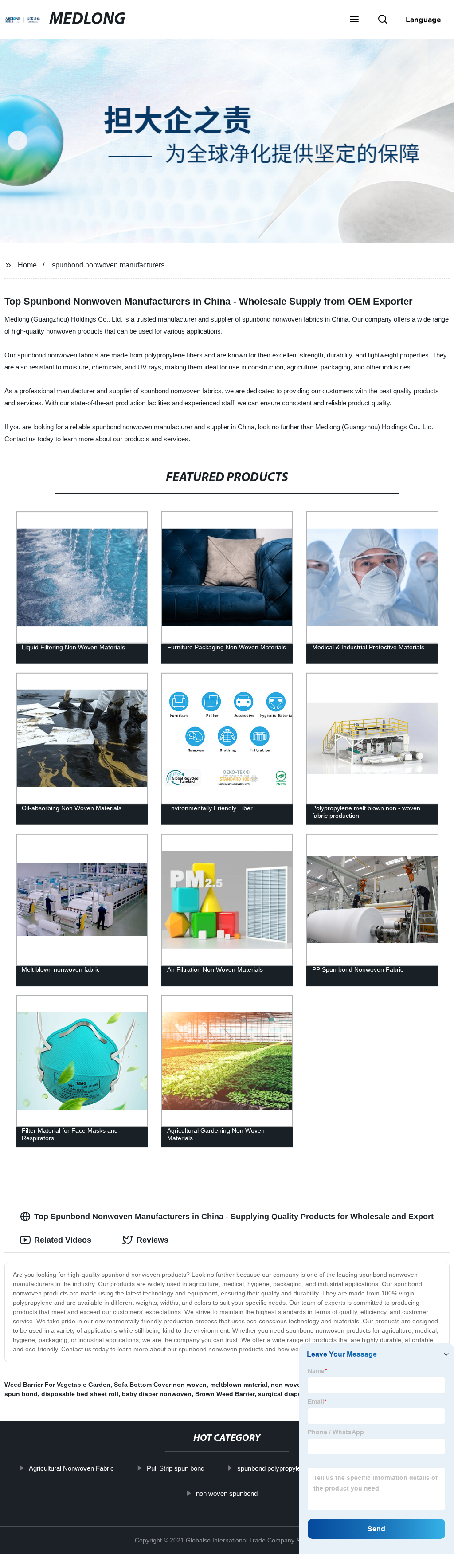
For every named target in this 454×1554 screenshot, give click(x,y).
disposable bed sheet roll (79, 1393)
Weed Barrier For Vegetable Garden (57, 1384)
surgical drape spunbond (296, 1393)
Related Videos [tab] (62, 1240)
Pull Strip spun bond (175, 1468)
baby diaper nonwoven (157, 1393)
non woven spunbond (227, 1493)
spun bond (21, 1393)
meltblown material (238, 1384)
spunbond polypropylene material (285, 1468)
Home (27, 265)
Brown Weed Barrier (224, 1393)
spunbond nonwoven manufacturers (108, 265)
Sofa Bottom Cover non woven (160, 1384)
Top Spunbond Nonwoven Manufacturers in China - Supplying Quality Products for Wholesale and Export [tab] (234, 1216)
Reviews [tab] (152, 1240)
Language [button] (423, 20)
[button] (354, 20)
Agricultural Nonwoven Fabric (71, 1468)
